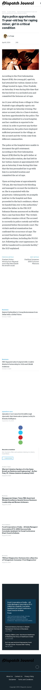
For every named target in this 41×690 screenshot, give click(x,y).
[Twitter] (20, 432)
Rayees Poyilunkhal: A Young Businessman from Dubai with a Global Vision (20, 313)
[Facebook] (20, 428)
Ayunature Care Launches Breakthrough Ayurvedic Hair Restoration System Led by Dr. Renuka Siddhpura (18, 416)
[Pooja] (5, 36)
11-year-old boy (11, 11)
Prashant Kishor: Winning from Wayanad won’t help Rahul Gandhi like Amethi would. (10, 262)
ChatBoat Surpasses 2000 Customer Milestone (31, 261)
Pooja (9, 613)
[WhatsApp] (20, 442)
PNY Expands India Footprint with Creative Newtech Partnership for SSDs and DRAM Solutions (18, 364)
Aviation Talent (6, 466)
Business (5, 495)
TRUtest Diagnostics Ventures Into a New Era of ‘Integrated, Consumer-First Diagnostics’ (20, 559)
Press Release (6, 524)
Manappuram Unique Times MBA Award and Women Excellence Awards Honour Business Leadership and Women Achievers (19, 500)
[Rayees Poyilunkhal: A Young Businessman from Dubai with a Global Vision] (20, 289)
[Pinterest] (20, 437)
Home (3, 11)
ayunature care (7, 411)
